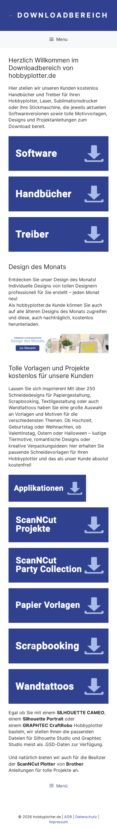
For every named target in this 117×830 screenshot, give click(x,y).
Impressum (58, 822)
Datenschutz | (87, 817)
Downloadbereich (62, 15)
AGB (68, 817)
